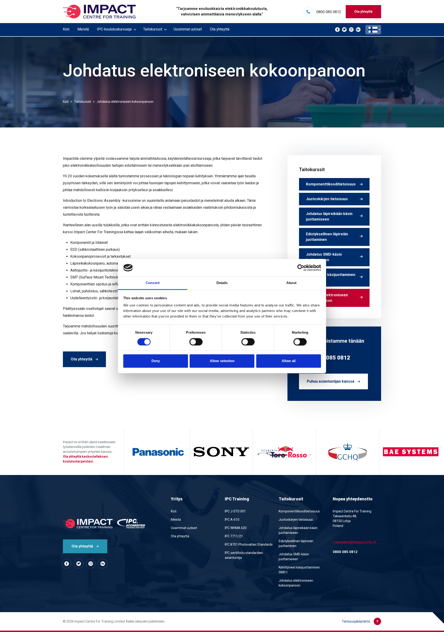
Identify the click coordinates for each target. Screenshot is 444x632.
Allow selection (222, 361)
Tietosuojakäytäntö (356, 621)
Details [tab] (222, 283)
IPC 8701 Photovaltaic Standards (249, 544)
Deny (155, 361)
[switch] (196, 341)
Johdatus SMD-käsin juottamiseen (324, 257)
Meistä (83, 29)
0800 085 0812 (328, 12)
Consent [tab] (153, 283)
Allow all (289, 361)
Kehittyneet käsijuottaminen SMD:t (330, 277)
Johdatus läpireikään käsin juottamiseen (329, 216)
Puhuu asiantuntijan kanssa (331, 381)
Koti (66, 29)
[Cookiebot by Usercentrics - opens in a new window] (301, 267)
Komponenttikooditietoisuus (331, 184)
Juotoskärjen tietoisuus (327, 199)
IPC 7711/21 (234, 536)
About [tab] (291, 283)
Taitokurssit (152, 29)
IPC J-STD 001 (235, 511)
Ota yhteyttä (363, 11)
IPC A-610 (232, 519)
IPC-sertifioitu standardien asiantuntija (244, 555)
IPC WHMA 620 (236, 528)
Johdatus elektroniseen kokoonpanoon (327, 298)
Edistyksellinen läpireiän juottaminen (327, 237)
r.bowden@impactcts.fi (354, 542)
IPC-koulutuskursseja (114, 29)
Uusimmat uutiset (188, 29)
